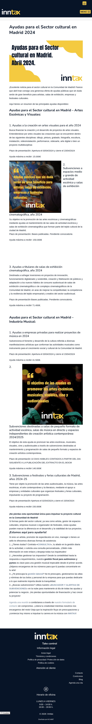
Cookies (6, 713)
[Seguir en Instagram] (46, 689)
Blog (81, 679)
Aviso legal (46, 653)
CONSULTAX (44, 544)
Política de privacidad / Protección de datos (46, 660)
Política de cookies (46, 663)
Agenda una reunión (19, 602)
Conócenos (78, 676)
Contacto (79, 673)
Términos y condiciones (46, 656)
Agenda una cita (76, 683)
